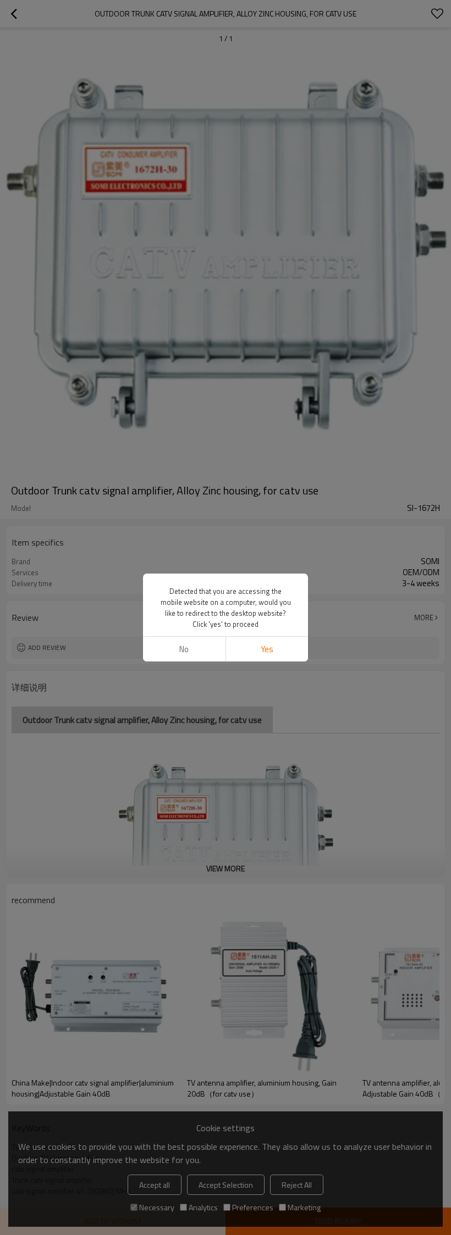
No (184, 649)
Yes (267, 649)
